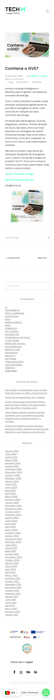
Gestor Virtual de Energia (19, 174)
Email (8, 325)
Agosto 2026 (12, 451)
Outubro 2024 (12, 511)
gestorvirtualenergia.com (19, 179)
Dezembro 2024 (13, 505)
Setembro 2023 (13, 542)
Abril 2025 (10, 493)
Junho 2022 (11, 566)
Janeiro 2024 (12, 536)
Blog (11, 82)
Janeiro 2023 (12, 554)
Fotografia (11, 331)
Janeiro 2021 (11, 614)
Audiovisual (12, 316)
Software (36, 82)
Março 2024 (11, 530)
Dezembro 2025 (13, 469)
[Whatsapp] (46, 692)
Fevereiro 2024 (13, 533)
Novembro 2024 (13, 508)
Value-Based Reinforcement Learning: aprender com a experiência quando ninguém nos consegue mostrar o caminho (25, 417)
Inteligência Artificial (17, 337)
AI (6, 307)
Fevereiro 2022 (12, 578)
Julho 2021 (10, 599)
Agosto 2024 (12, 517)
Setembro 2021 (13, 593)
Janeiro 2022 (12, 581)
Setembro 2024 (13, 514)
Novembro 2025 (13, 472)
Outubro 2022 (12, 560)
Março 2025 (11, 496)
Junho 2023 (11, 548)
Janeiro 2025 (12, 502)
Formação (11, 328)
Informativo (23, 82)
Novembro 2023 (13, 539)
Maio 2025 (10, 490)
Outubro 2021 (12, 590)
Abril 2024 (10, 527)
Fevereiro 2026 (12, 463)
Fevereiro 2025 (12, 499)
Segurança (11, 352)
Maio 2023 (10, 551)
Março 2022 (11, 575)
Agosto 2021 (11, 596)
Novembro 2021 (13, 587)
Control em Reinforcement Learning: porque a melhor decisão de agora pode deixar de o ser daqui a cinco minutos (27, 429)
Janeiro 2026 (12, 466)
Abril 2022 (10, 572)
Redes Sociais (12, 349)
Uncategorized (13, 364)
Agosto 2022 (12, 563)
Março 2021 (11, 608)
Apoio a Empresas (14, 313)
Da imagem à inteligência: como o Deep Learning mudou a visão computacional (26, 392)
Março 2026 (11, 460)
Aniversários (12, 310)
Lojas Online (12, 340)
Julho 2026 (11, 454)
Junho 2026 (11, 457)
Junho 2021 (11, 602)
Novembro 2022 (13, 557)
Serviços (10, 355)
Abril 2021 (10, 605)
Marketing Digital (15, 343)
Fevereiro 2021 (12, 611)
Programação (13, 346)
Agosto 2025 (12, 481)
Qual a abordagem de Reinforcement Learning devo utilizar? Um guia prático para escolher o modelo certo (25, 405)
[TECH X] (19, 10)
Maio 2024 (10, 523)
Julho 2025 (11, 484)
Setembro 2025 (13, 478)
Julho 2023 (11, 545)
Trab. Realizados (14, 361)
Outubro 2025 (12, 475)
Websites (10, 367)
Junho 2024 (11, 520)
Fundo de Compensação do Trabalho (25, 397)
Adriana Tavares (38, 76)
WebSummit (11, 370)
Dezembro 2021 (13, 584)
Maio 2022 (10, 569)
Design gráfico (13, 322)
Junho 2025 (11, 487)
